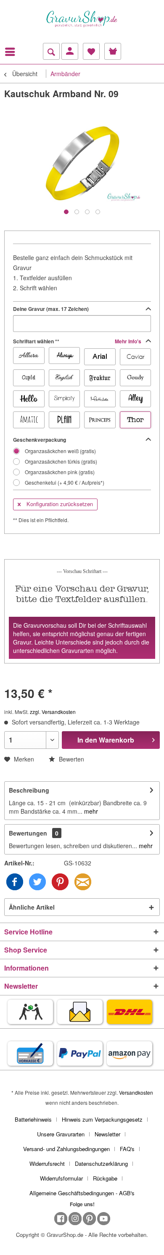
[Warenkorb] (112, 51)
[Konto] (69, 51)
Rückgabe (105, 1178)
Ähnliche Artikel (32, 907)
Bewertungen (28, 833)
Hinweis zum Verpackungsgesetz (102, 1119)
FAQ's (127, 1149)
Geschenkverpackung (39, 439)
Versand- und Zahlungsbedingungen (66, 1149)
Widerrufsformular (61, 1178)
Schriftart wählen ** (78, 341)
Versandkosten (136, 1092)
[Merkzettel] (91, 51)
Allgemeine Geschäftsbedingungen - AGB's (82, 1193)
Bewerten (70, 759)
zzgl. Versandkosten (53, 711)
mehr (90, 811)
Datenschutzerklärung (101, 1163)
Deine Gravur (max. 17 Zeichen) (51, 309)
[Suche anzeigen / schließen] (51, 51)
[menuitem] (12, 51)
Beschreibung (29, 790)
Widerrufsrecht (47, 1163)
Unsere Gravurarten (61, 1134)
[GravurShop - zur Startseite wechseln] (82, 19)
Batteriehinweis (33, 1119)
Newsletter (107, 1134)
